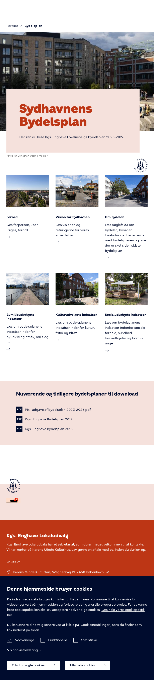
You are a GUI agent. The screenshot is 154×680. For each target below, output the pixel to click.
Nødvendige (24, 640)
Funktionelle (57, 640)
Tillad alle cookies (83, 665)
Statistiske (89, 640)
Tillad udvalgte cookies (29, 665)
